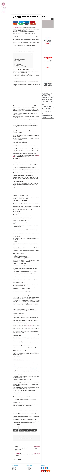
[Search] (52, 19)
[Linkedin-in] (47, 468)
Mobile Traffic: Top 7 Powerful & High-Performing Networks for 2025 (47, 94)
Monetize (3, 4)
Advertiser (4, 7)
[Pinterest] (43, 471)
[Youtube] (42, 471)
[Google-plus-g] (45, 468)
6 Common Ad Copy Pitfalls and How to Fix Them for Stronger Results (47, 117)
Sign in (4, 12)
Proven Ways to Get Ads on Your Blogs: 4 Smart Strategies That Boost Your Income (47, 98)
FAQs (2, 6)
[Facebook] (42, 468)
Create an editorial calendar (18, 63)
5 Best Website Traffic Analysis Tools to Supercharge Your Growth (47, 101)
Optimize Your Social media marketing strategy (20, 66)
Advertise (3, 3)
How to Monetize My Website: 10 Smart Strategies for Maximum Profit (47, 113)
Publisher (4, 8)
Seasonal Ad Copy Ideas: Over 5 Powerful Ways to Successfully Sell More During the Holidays (48, 116)
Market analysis (16, 58)
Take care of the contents (18, 64)
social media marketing (29, 325)
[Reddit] (47, 471)
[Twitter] (43, 468)
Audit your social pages (17, 60)
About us (3, 2)
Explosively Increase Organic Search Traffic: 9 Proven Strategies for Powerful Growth (47, 104)
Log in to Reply (16, 450)
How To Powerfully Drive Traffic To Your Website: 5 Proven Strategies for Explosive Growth (47, 109)
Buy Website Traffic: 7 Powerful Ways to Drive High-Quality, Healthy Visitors (47, 111)
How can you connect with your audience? (20, 59)
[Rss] (49, 471)
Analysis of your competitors (18, 61)
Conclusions (15, 67)
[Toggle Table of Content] (31, 54)
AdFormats (3, 5)
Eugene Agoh (18, 453)
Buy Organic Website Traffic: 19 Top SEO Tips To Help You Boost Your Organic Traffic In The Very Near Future (47, 106)
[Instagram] (45, 471)
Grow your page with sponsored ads (19, 65)
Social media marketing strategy (17, 27)
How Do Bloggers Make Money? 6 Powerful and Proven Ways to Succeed (47, 96)
